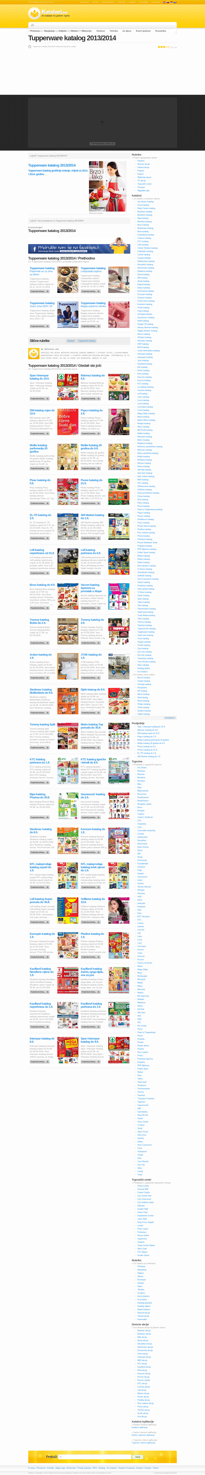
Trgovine (143, 2)
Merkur (140, 993)
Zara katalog (142, 648)
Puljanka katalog (144, 546)
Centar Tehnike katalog (147, 248)
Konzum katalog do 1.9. (93, 831)
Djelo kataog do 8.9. (93, 689)
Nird (139, 1016)
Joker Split (142, 1219)
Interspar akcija (144, 1357)
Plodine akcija (143, 1400)
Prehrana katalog (144, 539)
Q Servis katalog (144, 569)
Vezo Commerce (144, 1145)
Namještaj (49, 31)
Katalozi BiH (175, 2)
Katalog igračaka (144, 1303)
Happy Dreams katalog (147, 331)
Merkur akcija (143, 1393)
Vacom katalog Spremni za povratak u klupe (91, 588)
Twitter (155, 1468)
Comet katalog (143, 254)
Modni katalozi (143, 1309)
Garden (140, 873)
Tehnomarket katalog (146, 609)
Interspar (141, 903)
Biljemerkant (142, 791)
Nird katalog (142, 697)
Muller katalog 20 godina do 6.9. (91, 447)
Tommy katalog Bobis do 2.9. (39, 621)
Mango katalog (143, 423)
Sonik (139, 1128)
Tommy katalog (144, 622)
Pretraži (51, 1457)
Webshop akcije (144, 177)
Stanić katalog (143, 582)
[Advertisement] (102, 71)
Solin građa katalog (145, 589)
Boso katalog (143, 225)
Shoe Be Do (142, 1115)
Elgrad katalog (143, 284)
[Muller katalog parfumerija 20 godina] (40, 467)
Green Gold (142, 1212)
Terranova (141, 1085)
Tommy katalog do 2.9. (92, 621)
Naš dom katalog (144, 473)
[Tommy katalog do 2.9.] (91, 642)
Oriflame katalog (144, 489)
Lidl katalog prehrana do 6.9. (91, 551)
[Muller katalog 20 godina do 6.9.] (91, 467)
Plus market (142, 1052)
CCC (139, 820)
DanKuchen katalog (145, 261)
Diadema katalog (144, 271)
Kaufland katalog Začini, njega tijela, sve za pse (92, 972)
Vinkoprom (142, 1151)
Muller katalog (143, 456)
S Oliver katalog (144, 592)
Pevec (140, 1036)
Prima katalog (143, 536)
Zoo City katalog (144, 652)
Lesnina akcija (143, 1387)
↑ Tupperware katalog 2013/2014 (165, 1473)
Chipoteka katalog (145, 251)
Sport (139, 1286)
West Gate (142, 1249)
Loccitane (141, 946)
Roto (139, 1075)
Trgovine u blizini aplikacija (143, 1443)
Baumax (141, 774)
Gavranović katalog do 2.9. (93, 796)
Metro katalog (143, 440)
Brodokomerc (143, 797)
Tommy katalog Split (42, 724)
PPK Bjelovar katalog (146, 549)
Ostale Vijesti (143, 1255)
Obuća (74, 31)
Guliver (140, 883)
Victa (139, 1148)
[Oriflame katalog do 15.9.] (91, 921)
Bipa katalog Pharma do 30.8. (40, 796)
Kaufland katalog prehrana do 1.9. (91, 1005)
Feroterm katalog (144, 304)
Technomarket (143, 1088)
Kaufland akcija (144, 1367)
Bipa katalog (142, 218)
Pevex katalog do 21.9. (91, 482)
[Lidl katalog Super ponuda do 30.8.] (40, 921)
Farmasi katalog (144, 298)
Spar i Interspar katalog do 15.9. (39, 377)
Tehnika (114, 31)
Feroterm (141, 867)
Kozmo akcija (143, 1377)
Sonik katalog (143, 595)
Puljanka (141, 1062)
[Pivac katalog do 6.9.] (40, 502)
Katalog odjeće (143, 1306)
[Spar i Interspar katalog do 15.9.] (40, 397)
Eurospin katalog (144, 294)
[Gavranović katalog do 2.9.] (91, 816)
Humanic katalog (144, 341)
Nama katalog (143, 466)
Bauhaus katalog (144, 211)
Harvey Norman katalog (147, 327)
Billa (139, 784)
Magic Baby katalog (146, 413)
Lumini (140, 1225)
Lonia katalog (143, 410)
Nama (140, 1006)
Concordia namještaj (146, 830)
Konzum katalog (144, 377)
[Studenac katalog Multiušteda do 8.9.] (40, 712)
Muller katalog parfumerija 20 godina (38, 448)
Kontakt (50, 1468)
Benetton (141, 777)
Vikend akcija (143, 1316)
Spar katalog (142, 599)
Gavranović (142, 877)
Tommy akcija (143, 1410)
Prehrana (35, 31)
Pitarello (141, 1039)
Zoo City (141, 1165)
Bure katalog (142, 231)
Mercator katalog (144, 437)
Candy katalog (143, 681)
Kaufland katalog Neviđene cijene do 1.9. (42, 972)
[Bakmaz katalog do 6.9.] (91, 397)
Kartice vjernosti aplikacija (143, 1435)
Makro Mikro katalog (146, 420)
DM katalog (142, 278)
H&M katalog (143, 321)
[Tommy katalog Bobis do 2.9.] (40, 642)
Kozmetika (160, 31)
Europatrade (142, 863)
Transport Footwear (145, 1098)
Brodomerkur (143, 801)
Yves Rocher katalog (146, 662)
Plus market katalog (146, 532)
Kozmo (140, 949)
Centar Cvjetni (143, 1192)
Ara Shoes (142, 767)
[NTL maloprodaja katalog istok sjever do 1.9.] (91, 886)
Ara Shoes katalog (145, 202)
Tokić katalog (143, 619)
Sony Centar (142, 1122)
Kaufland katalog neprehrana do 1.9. (41, 1005)
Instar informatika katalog (148, 350)
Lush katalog (143, 403)
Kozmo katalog (144, 380)
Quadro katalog (144, 711)
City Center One (144, 1196)
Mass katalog (143, 427)
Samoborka (142, 1112)
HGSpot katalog (144, 337)
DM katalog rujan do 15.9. (42, 412)
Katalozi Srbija (171, 2)
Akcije (95, 2)
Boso (139, 807)
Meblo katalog (143, 433)
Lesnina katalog (144, 390)
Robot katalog (143, 562)
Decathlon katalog (145, 264)
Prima (140, 1055)
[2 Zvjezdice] (161, 47)
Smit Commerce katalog (147, 579)
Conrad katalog (144, 258)
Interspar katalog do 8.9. (42, 1040)
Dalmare (141, 1206)
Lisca (139, 940)
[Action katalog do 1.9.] (40, 677)
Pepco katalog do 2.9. (92, 412)
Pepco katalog (143, 513)
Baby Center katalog (146, 208)
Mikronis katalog (144, 450)
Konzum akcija (143, 1373)
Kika (139, 910)
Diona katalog (143, 274)
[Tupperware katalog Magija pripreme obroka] (91, 325)
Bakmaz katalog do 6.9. (93, 377)
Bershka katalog (144, 221)
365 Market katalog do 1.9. (92, 516)
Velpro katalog (143, 714)
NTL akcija (142, 1363)
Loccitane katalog (145, 407)
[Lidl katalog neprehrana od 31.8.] (40, 572)
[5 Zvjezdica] (169, 47)
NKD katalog (142, 480)
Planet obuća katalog (146, 526)
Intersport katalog (145, 357)
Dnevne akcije (143, 164)
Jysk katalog (143, 360)
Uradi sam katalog (145, 635)
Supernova (142, 1239)
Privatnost (41, 1468)
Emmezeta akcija (145, 1350)
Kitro (139, 913)
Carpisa (140, 814)
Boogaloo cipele (144, 804)
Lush (139, 943)
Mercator (141, 989)
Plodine (140, 1049)
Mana (139, 966)
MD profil (141, 979)
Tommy (140, 1092)
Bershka (141, 781)
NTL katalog (142, 483)
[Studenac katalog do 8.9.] (40, 851)
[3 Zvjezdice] (164, 47)
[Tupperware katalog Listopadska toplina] (91, 290)
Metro (139, 986)
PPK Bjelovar (143, 1065)
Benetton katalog (144, 215)
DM (138, 854)
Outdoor (100, 31)
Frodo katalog (143, 307)
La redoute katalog (145, 387)
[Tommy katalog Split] (40, 746)
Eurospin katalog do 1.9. (42, 935)
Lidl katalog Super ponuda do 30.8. (41, 900)
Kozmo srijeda (143, 1380)
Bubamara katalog (145, 228)
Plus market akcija (145, 1403)
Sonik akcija (142, 1413)
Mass (139, 973)
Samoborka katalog (145, 572)
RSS (95, 1468)
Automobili (142, 1319)
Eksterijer (87, 31)
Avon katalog (143, 205)
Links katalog (143, 397)
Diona (139, 850)
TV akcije (155, 2)
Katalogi (168, 2)
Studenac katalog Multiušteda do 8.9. (41, 691)
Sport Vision (142, 1132)
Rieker (140, 1072)
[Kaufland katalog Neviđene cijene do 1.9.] (40, 991)
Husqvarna (142, 687)
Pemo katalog (143, 506)
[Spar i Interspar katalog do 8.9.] (91, 1061)
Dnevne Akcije (143, 1313)
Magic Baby (142, 969)
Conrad (140, 834)
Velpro (140, 1141)
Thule (139, 1175)
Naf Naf (140, 1009)
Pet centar (141, 1026)
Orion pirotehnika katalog (148, 493)
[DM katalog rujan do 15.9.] (40, 432)
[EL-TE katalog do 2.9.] (40, 537)
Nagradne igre (143, 190)
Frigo (139, 870)
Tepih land (141, 1082)
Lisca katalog (143, 400)
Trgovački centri (144, 184)
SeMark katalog (144, 576)
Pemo (140, 1029)
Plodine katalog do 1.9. (92, 935)
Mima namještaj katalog (147, 453)
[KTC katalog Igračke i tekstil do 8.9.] (91, 781)
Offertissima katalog (146, 486)
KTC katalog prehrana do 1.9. (40, 761)
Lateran (140, 926)
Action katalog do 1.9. (41, 656)
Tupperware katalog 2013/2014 (72, 38)
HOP (139, 897)
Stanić (140, 1118)
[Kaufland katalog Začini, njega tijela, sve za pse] (91, 991)
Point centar (142, 1229)
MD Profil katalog (144, 430)
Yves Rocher (143, 1161)
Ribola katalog (143, 556)
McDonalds (142, 976)
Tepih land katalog (145, 612)
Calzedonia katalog (145, 235)
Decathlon (141, 840)
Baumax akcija (143, 1330)
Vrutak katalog (143, 645)
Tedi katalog (142, 605)
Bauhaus (141, 771)
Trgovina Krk (143, 1105)
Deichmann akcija (145, 1347)
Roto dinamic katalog (146, 566)
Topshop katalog (144, 625)
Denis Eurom (143, 847)
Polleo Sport (142, 1069)
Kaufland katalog (144, 364)
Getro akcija (142, 1354)
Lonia (139, 953)
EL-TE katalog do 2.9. (40, 516)
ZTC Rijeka (142, 1252)
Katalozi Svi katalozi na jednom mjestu (49, 13)
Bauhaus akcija (144, 1334)
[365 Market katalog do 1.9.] (91, 537)
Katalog (101, 1468)
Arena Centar (143, 1186)
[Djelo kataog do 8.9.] (91, 712)
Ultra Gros (141, 1135)
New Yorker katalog (145, 476)
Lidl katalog (142, 393)
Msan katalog (143, 701)
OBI (139, 1108)
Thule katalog (143, 707)
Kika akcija (142, 1370)
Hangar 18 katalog (145, 324)
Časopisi (141, 187)
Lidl (138, 933)
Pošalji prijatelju (84, 1468)
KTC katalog (142, 384)
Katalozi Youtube (143, 1468)
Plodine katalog (144, 529)
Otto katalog (142, 499)
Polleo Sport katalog (146, 552)
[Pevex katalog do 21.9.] (91, 502)
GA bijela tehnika (144, 314)
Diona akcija (142, 1340)
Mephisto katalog (144, 443)
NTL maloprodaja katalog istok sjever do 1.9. (93, 867)
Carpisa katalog (144, 238)
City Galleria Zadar (145, 1202)
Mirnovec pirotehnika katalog (149, 446)
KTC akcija (142, 1383)
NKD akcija (142, 1360)
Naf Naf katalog (144, 470)
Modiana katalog (144, 460)
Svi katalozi (142, 671)
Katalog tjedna (143, 668)
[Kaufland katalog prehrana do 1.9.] (91, 1026)
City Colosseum (144, 1199)
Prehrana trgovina (145, 1059)
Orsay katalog (143, 496)
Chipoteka (141, 824)
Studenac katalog (145, 585)
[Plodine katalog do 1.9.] (91, 956)
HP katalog (142, 691)
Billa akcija (142, 1337)
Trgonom (141, 1102)
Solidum (141, 1242)
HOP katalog (143, 344)
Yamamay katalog (145, 658)
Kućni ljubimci (143, 31)
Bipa (139, 787)
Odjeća (62, 31)
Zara (139, 1158)
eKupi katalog (143, 281)
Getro (139, 880)
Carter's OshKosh (145, 817)
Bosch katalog (143, 677)
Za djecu (126, 31)
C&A (139, 827)
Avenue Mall (142, 1189)
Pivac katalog (143, 523)
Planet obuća (143, 1045)
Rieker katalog (143, 559)
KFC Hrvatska (143, 916)
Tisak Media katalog (146, 615)
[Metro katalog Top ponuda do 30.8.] (91, 746)
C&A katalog (142, 245)
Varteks (140, 1138)
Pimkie (140, 1042)
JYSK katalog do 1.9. (91, 656)
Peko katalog (143, 503)
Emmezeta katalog (145, 291)
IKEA (139, 900)
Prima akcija (142, 1406)
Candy (140, 1171)
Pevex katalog (143, 516)
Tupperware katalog (102, 144)
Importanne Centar (145, 1215)
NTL (139, 1022)
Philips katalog (143, 704)
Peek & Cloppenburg (146, 1032)
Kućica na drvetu (144, 963)
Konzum (141, 956)
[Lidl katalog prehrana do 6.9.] (91, 572)
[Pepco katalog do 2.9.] (91, 432)
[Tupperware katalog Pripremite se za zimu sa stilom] (40, 290)
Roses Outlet (143, 1235)
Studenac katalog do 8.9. (41, 831)
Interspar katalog (144, 354)
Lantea (140, 923)
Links (139, 936)
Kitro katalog (142, 374)
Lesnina (140, 930)
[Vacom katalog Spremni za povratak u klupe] (91, 607)
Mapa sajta (60, 1468)
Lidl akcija (141, 1390)
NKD (139, 1019)
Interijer (140, 1283)
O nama (31, 1468)
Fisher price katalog (146, 301)
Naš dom (141, 1012)
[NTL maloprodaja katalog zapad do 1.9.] (40, 886)
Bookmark (71, 1468)
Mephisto (141, 1002)
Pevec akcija (143, 1397)
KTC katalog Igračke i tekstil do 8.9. (93, 761)
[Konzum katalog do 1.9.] (91, 851)
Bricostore (141, 794)
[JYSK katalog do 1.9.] (91, 677)
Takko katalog (143, 602)
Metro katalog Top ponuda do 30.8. (92, 726)
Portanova (141, 1232)
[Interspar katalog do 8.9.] (40, 1061)
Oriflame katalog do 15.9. (93, 900)
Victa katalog (143, 638)
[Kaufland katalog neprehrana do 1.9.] (40, 1026)
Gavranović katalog (145, 317)
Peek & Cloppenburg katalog (149, 509)
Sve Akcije (142, 1416)
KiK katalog (142, 367)
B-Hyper (141, 810)
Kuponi (132, 2)
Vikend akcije (108, 2)
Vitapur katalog (144, 642)
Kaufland (141, 906)
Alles (139, 1168)
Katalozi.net (52, 349)
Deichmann (142, 844)
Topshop (141, 1095)
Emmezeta (142, 860)
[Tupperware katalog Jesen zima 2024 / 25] (40, 325)
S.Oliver (141, 1125)
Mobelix (140, 999)
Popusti (121, 2)
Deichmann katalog (145, 268)
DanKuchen (142, 837)
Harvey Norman (144, 887)
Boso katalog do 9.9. (42, 584)
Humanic (141, 893)
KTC (139, 920)
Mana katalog (143, 417)
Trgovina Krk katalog (146, 628)
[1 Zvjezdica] (159, 47)
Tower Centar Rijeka (146, 1245)
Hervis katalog (143, 334)
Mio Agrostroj (143, 996)
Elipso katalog (143, 288)
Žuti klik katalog (144, 655)
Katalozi (85, 2)
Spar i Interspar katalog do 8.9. (90, 1040)
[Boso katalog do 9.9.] (40, 607)
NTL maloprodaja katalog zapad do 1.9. (40, 867)
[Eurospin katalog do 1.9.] (40, 956)
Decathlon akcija (144, 1344)
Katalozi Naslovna (33, 25)
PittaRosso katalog (145, 519)
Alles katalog (143, 665)
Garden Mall (142, 1209)
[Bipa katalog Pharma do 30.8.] (40, 816)
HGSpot (140, 890)
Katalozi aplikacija (140, 1427)
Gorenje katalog (144, 684)
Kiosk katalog (143, 370)
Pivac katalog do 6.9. (40, 482)
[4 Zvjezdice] (166, 47)
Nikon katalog (143, 694)
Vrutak (140, 1155)
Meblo (140, 983)
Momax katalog (144, 463)
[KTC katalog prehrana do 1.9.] (40, 781)
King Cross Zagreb (145, 1222)
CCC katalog (142, 241)
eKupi (139, 857)
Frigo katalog (143, 311)
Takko (140, 1079)
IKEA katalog (143, 347)
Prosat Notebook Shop (147, 542)
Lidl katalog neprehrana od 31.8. (42, 551)
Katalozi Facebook (127, 1468)
